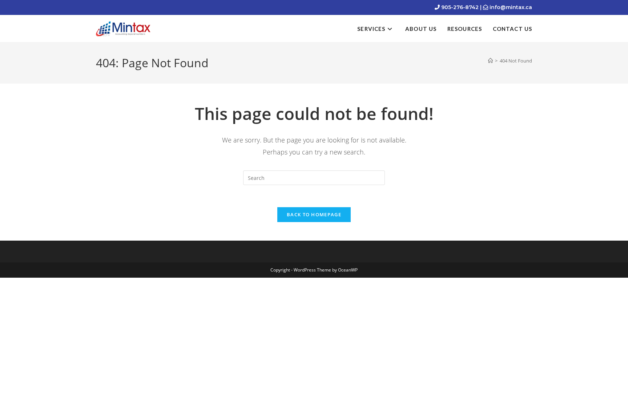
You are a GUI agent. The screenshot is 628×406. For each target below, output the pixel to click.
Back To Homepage (314, 214)
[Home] (490, 60)
